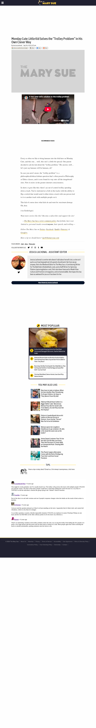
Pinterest (64, 229)
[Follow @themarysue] (28, 248)
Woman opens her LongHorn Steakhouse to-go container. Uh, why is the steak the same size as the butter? (52, 430)
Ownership (57, 544)
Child (22, 244)
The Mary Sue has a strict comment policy (40, 221)
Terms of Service (47, 541)
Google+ (24, 232)
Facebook (49, 229)
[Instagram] (35, 248)
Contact (64, 544)
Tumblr (57, 229)
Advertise (31, 541)
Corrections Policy (32, 544)
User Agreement (67, 541)
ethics (26, 244)
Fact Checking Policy (46, 544)
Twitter (42, 229)
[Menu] (2, 3)
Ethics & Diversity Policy (81, 541)
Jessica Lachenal (17, 45)
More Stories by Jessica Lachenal (48, 283)
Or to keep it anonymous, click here (63, 469)
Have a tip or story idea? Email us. (39, 469)
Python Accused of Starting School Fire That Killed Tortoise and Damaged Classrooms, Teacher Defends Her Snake (49, 351)
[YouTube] (41, 248)
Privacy (38, 541)
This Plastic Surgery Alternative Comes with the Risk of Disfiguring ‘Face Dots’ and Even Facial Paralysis (52, 455)
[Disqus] (48, 503)
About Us (23, 541)
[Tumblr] (38, 248)
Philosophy (32, 244)
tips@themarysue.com (50, 237)
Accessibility (57, 541)
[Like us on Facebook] (32, 248)
